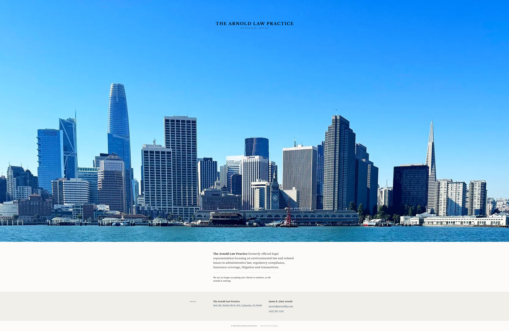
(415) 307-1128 (276, 311)
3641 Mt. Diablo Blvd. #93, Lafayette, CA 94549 (237, 305)
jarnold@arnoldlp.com (281, 306)
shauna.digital (272, 326)
